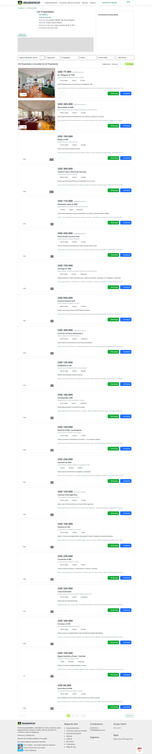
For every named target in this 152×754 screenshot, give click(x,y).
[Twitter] (101, 741)
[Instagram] (94, 741)
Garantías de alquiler (109, 3)
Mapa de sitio (71, 747)
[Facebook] (91, 741)
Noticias (85, 3)
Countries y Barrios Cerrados (70, 3)
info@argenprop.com (97, 730)
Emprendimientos (51, 3)
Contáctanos (70, 744)
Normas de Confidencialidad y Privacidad (32, 738)
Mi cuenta (69, 741)
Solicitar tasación (45, 17)
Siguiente (129, 716)
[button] (42, 57)
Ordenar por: (106, 64)
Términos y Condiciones (26, 735)
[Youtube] (98, 741)
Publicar (93, 3)
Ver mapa (130, 64)
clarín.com (117, 728)
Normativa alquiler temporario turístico (32, 742)
